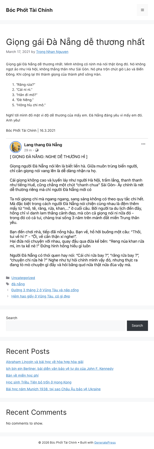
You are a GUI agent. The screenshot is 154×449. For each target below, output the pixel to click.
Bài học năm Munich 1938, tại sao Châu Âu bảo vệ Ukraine (53, 389)
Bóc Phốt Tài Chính (29, 10)
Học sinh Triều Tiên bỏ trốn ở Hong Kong (38, 382)
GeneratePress (105, 442)
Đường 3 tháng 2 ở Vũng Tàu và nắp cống (45, 290)
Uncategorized (23, 278)
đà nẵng (18, 284)
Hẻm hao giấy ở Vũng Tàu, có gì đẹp (40, 296)
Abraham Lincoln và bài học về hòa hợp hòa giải (44, 362)
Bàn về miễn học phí (22, 375)
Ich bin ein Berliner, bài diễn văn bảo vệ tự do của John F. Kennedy (59, 369)
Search (11, 318)
